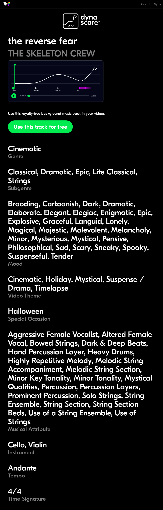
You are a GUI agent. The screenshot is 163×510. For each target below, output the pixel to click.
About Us (145, 4)
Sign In (157, 4)
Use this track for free (40, 127)
